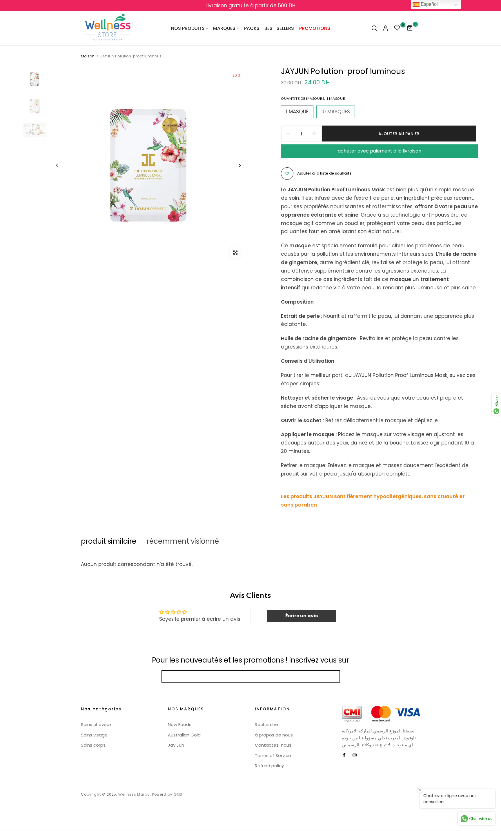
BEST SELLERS (279, 28)
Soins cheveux (96, 724)
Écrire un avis (301, 615)
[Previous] (61, 165)
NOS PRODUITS (188, 28)
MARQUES (224, 28)
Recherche (266, 724)
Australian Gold (184, 735)
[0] (397, 28)
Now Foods (179, 724)
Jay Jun (176, 745)
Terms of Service (273, 755)
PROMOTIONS (314, 28)
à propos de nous (274, 735)
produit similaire (108, 541)
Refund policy (269, 766)
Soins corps (93, 745)
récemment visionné (183, 541)
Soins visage (94, 735)
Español (429, 4)
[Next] (235, 165)
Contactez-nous (273, 745)
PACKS (251, 28)
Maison (88, 56)
